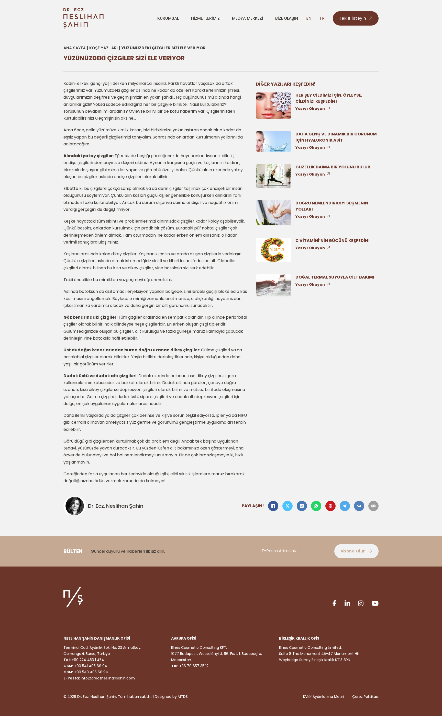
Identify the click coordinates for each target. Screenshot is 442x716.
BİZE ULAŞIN (286, 18)
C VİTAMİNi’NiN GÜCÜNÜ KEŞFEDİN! (332, 241)
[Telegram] (345, 506)
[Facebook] (273, 506)
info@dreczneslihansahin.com (108, 678)
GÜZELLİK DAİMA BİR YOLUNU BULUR (332, 167)
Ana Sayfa (74, 48)
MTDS (183, 696)
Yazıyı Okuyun (310, 109)
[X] (287, 506)
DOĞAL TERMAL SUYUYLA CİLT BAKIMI (334, 277)
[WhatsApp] (316, 506)
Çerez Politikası (365, 696)
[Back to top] (426, 690)
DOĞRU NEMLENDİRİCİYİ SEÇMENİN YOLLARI (331, 206)
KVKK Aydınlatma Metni (323, 696)
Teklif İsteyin (352, 18)
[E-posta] (373, 506)
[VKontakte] (359, 506)
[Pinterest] (330, 506)
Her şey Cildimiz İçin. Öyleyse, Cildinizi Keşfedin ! (328, 98)
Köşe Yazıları (103, 48)
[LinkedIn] (302, 506)
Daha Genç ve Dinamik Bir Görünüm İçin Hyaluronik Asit (336, 137)
